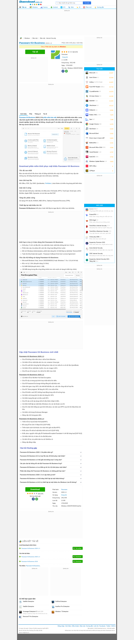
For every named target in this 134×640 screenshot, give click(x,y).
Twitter (108, 626)
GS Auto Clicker (95, 96)
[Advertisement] (67, 24)
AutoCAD (93, 156)
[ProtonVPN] (87, 215)
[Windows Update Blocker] (87, 161)
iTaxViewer (93, 128)
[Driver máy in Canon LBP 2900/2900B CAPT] (87, 138)
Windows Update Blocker (98, 161)
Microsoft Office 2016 (97, 148)
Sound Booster (95, 152)
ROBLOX (93, 110)
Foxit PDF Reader (96, 86)
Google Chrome (95, 124)
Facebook (102, 626)
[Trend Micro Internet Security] (87, 226)
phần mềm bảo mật (49, 117)
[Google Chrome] (87, 124)
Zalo (92, 119)
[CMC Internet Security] (87, 254)
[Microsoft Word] (87, 133)
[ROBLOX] (87, 110)
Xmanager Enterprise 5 (33, 611)
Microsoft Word (95, 134)
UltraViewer (93, 105)
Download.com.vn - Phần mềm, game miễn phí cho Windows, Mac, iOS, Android (30, 2)
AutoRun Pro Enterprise (62, 606)
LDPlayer (92, 170)
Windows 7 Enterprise (61, 611)
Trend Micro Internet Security (99, 225)
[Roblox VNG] (87, 114)
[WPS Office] (87, 166)
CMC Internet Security (96, 253)
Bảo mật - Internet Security (48, 38)
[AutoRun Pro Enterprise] (53, 607)
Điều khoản (75, 626)
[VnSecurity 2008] (87, 237)
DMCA (113, 626)
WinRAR (93, 100)
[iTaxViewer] (87, 128)
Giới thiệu (68, 626)
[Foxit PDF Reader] (87, 86)
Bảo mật (34, 38)
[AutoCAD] (87, 156)
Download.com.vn (21, 38)
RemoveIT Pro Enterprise (30, 616)
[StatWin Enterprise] (20, 602)
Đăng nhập (61, 626)
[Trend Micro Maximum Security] (87, 232)
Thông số (38, 114)
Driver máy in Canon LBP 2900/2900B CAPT (97, 138)
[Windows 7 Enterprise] (53, 612)
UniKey (95, 82)
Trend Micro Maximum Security (100, 231)
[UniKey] (87, 82)
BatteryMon (93, 142)
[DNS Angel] (87, 221)
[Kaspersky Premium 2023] (87, 243)
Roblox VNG (95, 114)
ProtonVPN (93, 214)
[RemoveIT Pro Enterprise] (20, 617)
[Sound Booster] (87, 152)
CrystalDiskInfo (95, 91)
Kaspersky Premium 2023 (97, 242)
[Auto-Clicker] (87, 77)
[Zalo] (87, 119)
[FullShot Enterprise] (53, 602)
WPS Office (92, 166)
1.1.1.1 (93, 209)
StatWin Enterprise (28, 601)
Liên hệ (96, 626)
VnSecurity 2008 (95, 237)
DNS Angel (93, 220)
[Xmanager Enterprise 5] (20, 612)
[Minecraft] (87, 72)
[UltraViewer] (87, 105)
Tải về (45, 114)
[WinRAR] (87, 100)
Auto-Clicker (94, 77)
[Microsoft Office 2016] (87, 147)
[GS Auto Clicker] (87, 96)
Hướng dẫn (89, 626)
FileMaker (48, 183)
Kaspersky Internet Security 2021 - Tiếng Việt (99, 260)
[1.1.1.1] (87, 210)
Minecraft (93, 73)
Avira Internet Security (96, 248)
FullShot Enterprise (61, 601)
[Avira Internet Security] (87, 249)
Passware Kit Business (27, 117)
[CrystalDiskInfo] (87, 91)
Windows (27, 38)
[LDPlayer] (87, 170)
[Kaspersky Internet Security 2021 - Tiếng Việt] (87, 260)
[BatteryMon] (87, 142)
